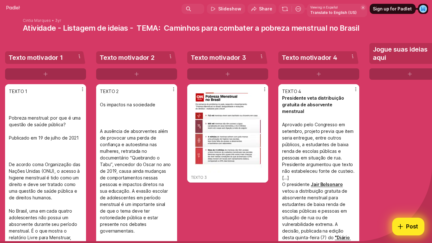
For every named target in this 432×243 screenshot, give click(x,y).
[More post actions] (82, 89)
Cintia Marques (37, 20)
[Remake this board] (285, 9)
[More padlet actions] (298, 9)
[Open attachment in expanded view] (228, 130)
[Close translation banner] (363, 7)
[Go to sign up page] (423, 9)
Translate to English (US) (333, 12)
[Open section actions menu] (79, 56)
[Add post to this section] (45, 74)
